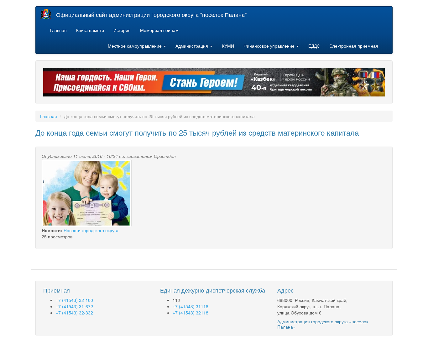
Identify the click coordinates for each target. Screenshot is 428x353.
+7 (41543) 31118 (190, 306)
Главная (58, 30)
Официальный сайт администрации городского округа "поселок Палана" (151, 14)
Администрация (192, 46)
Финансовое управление (269, 46)
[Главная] (48, 13)
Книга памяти (90, 30)
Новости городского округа (91, 230)
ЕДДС (314, 46)
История (122, 30)
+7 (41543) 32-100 (74, 300)
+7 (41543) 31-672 (74, 306)
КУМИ (228, 46)
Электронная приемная (353, 46)
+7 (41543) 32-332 (74, 312)
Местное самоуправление (135, 46)
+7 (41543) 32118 (190, 312)
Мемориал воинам (159, 30)
